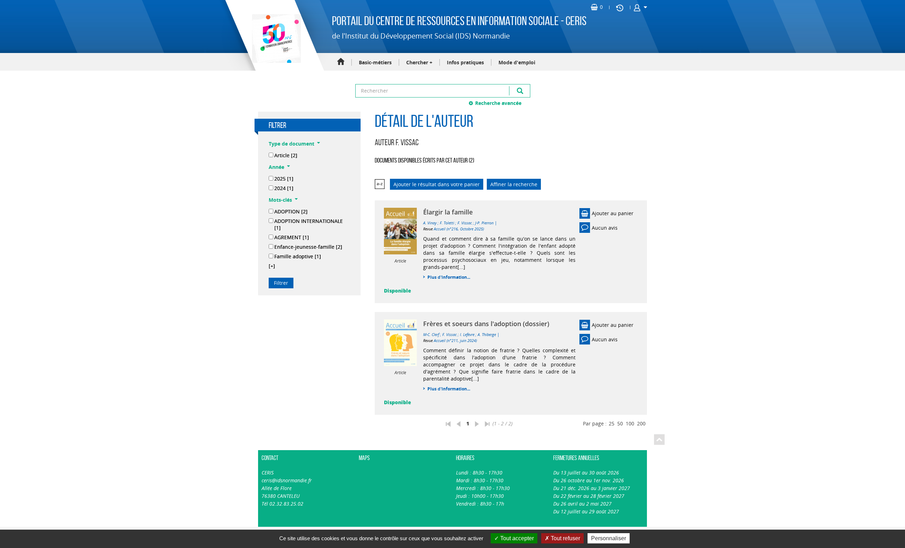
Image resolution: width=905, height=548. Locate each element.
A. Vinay (430, 222)
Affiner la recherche (513, 184)
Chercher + (419, 62)
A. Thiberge (487, 334)
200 (641, 423)
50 (620, 423)
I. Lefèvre (467, 334)
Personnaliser (608, 538)
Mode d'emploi (516, 62)
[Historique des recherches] (619, 7)
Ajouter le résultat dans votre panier (436, 184)
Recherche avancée (498, 103)
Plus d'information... (448, 277)
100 (630, 423)
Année (276, 167)
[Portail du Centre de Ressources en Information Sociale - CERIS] (275, 38)
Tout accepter (516, 538)
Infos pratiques (465, 62)
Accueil (340, 62)
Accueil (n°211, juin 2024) (455, 340)
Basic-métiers (375, 62)
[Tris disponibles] (380, 184)
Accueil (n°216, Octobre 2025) (459, 228)
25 (611, 423)
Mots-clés (280, 199)
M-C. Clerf (431, 334)
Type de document (291, 143)
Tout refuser (564, 538)
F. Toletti (447, 222)
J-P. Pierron (484, 222)
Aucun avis (605, 227)
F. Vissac (464, 222)
